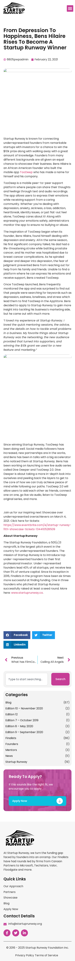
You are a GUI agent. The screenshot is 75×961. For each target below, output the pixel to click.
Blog (8, 702)
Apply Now (10, 909)
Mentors (11, 750)
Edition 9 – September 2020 (24, 732)
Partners (9, 892)
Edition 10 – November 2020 (24, 708)
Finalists (10, 738)
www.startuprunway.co (27, 593)
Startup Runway (16, 762)
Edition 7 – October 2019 (21, 720)
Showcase (10, 897)
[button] (70, 8)
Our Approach (13, 886)
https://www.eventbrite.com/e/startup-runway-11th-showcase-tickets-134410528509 (37, 527)
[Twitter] (15, 932)
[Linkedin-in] (24, 932)
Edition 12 (11, 714)
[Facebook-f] (6, 932)
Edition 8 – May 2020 (19, 726)
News (9, 756)
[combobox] (26, 679)
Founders (11, 744)
